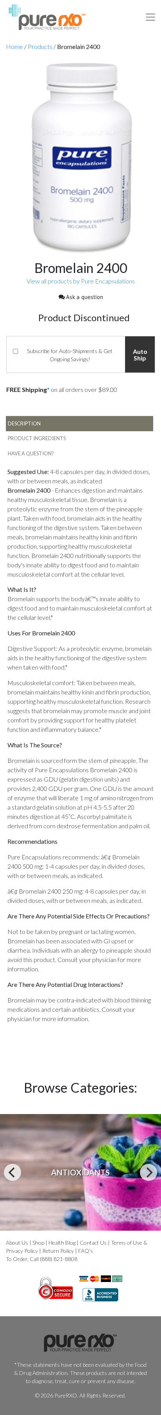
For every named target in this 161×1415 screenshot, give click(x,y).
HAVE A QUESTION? (31, 453)
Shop (38, 1242)
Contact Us (93, 1242)
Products (40, 46)
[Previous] (12, 1172)
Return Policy (58, 1250)
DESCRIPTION (24, 423)
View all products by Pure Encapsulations (81, 281)
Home (14, 46)
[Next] (148, 1172)
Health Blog (61, 1242)
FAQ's (85, 1250)
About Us (17, 1242)
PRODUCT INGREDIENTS (37, 438)
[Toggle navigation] (150, 17)
